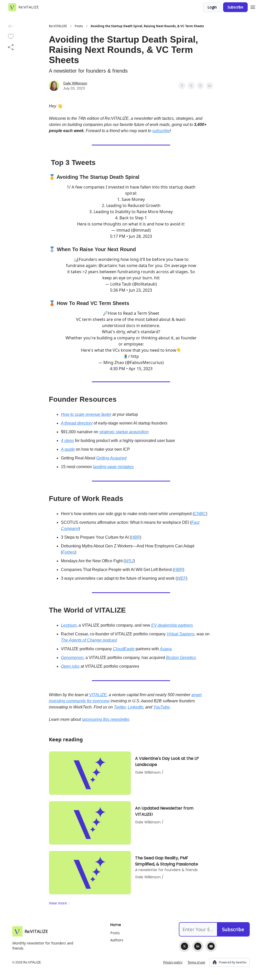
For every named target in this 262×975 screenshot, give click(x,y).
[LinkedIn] (197, 946)
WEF (181, 578)
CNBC (200, 513)
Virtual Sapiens (180, 634)
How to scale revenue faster (86, 414)
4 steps (67, 440)
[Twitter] (184, 946)
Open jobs (70, 666)
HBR (135, 537)
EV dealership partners (172, 625)
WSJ (129, 561)
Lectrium (69, 625)
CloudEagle (124, 649)
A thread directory (77, 423)
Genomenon (72, 657)
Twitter (120, 707)
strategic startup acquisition (124, 432)
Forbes (68, 552)
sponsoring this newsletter (105, 719)
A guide (68, 449)
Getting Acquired (111, 458)
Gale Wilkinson (75, 83)
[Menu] (253, 6)
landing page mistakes (113, 467)
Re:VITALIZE (58, 26)
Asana (166, 649)
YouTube (161, 707)
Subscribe (235, 7)
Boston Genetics (181, 657)
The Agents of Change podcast (89, 640)
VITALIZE (98, 695)
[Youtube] (211, 946)
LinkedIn (135, 707)
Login (212, 7)
